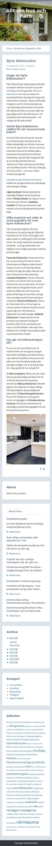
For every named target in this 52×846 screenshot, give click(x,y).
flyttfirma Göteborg (20, 747)
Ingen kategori (16, 698)
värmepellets (35, 817)
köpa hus (36, 778)
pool (33, 795)
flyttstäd (25, 754)
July (11, 642)
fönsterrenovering (23, 758)
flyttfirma (9, 747)
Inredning (14, 688)
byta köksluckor (16, 743)
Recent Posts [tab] (15, 511)
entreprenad (37, 744)
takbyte (40, 806)
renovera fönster (20, 798)
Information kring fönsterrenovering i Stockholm (25, 601)
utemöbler (31, 814)
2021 (11, 662)
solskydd (31, 802)
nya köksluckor (23, 787)
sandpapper (20, 802)
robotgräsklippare (33, 798)
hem (28, 766)
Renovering (11, 69)
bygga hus (23, 736)
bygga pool (31, 736)
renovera (9, 798)
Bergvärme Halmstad (32, 726)
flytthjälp (39, 750)
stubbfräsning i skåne (25, 806)
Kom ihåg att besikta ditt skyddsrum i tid (22, 539)
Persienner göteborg (23, 792)
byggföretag (18, 740)
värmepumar (11, 823)
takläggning (28, 810)
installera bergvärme (36, 774)
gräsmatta (21, 767)
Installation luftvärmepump (23, 581)
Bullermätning (11, 733)
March (13, 645)
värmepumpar (11, 827)
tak (35, 806)
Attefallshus (28, 722)
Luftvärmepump (23, 781)
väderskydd (26, 817)
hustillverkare (40, 767)
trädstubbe (23, 814)
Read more (14, 531)
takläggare (13, 810)
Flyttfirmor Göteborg (26, 751)
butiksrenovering (12, 736)
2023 (11, 655)
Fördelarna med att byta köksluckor (24, 179)
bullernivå (21, 733)
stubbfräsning (11, 806)
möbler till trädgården (26, 784)
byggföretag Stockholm (31, 740)
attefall (20, 722)
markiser (32, 781)
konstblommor (27, 778)
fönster (11, 758)
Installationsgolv (16, 518)
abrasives (9, 722)
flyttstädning (33, 754)
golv (7, 767)
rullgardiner (11, 802)
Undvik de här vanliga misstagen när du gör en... (22, 561)
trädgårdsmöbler (12, 814)
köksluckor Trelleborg (14, 778)
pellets (13, 792)
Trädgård (14, 694)
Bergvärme (17, 725)
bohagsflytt (19, 730)
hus (33, 767)
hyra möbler (10, 770)
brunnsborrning (29, 730)
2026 (11, 638)
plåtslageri (28, 795)
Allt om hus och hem (26, 13)
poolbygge (38, 795)
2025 (11, 649)
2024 (11, 652)
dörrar (30, 744)
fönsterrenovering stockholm (25, 762)
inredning (19, 770)
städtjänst (40, 802)
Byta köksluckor (21, 61)
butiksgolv (41, 733)
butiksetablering (32, 733)
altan (16, 722)
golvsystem (13, 767)
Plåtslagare (36, 792)
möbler (15, 784)
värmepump (27, 821)
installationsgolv (17, 773)
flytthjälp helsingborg (14, 754)
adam (22, 69)
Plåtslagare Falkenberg (15, 795)
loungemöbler (11, 781)
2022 (11, 659)
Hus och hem (15, 684)
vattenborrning (22, 827)
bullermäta (39, 730)
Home (9, 48)
